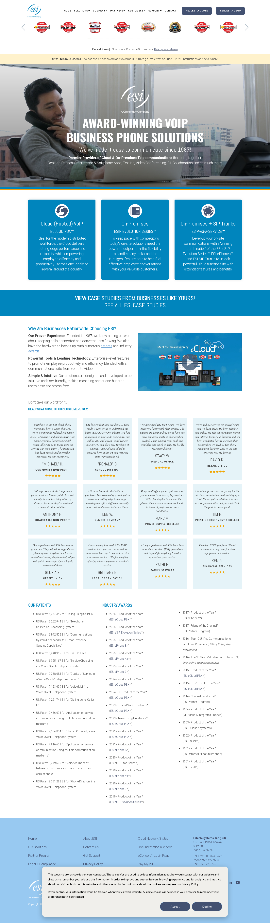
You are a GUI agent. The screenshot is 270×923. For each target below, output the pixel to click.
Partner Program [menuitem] (39, 855)
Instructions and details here (200, 59)
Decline (207, 906)
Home (67, 10)
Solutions (81, 10)
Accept (175, 906)
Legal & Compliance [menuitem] (42, 864)
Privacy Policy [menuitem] (93, 864)
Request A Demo (230, 10)
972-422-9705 (207, 864)
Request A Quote (197, 10)
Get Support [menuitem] (91, 855)
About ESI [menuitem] (90, 838)
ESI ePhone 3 (118, 671)
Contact (171, 10)
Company (99, 10)
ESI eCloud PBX (119, 619)
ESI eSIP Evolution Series (125, 632)
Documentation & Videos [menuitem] (155, 847)
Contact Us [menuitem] (91, 847)
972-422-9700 (211, 860)
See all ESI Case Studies (135, 305)
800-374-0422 (213, 856)
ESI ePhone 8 (118, 645)
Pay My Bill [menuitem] (145, 864)
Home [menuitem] (32, 838)
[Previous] (24, 27)
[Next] (245, 27)
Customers (135, 10)
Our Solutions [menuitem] (37, 847)
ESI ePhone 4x (119, 658)
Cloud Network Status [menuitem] (153, 838)
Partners (116, 10)
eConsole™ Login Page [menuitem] (154, 855)
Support (154, 10)
